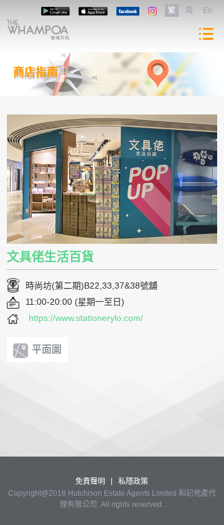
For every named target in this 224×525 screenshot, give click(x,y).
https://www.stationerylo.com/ (86, 318)
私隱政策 (133, 481)
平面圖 (47, 349)
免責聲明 (90, 481)
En (207, 10)
